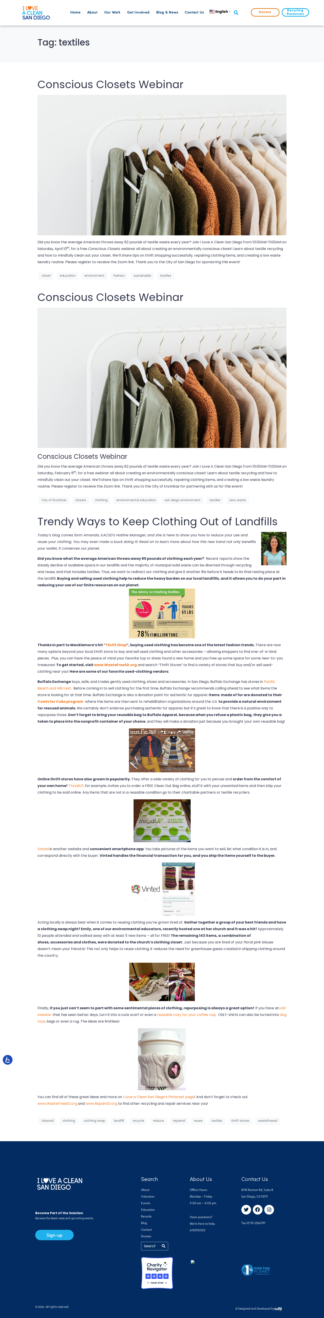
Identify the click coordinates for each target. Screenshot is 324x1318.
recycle (138, 1120)
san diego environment (183, 500)
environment (94, 275)
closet (46, 275)
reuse (198, 1120)
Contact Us (194, 12)
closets (80, 500)
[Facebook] (258, 1210)
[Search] (163, 1246)
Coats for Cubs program (60, 701)
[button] (236, 13)
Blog (144, 1223)
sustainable (142, 275)
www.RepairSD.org (101, 1103)
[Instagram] (269, 1210)
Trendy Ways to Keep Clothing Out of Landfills (157, 521)
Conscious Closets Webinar (110, 84)
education (68, 275)
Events (145, 1203)
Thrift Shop (116, 645)
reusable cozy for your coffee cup (186, 1014)
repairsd (179, 1120)
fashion (119, 275)
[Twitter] (246, 1210)
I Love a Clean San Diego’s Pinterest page (158, 1096)
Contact (146, 1230)
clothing (101, 500)
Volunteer (148, 1197)
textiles (165, 275)
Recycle (146, 1217)
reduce (158, 1120)
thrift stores (240, 1120)
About (92, 12)
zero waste (237, 500)
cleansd (47, 1120)
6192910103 (197, 1230)
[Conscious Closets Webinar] (162, 164)
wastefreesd (267, 1120)
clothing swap (94, 1120)
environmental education (136, 500)
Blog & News (167, 12)
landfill (119, 1120)
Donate (146, 1236)
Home (75, 12)
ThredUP (76, 785)
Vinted (43, 848)
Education (148, 1210)
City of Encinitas (53, 500)
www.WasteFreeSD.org (115, 664)
